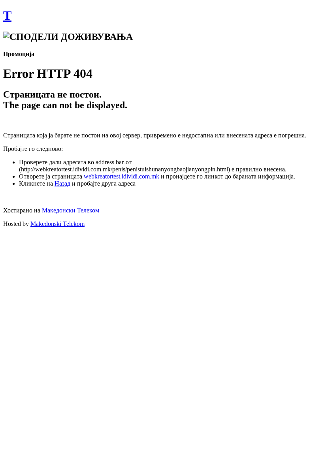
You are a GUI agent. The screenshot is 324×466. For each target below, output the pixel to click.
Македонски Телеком (70, 210)
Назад (62, 183)
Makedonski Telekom (57, 223)
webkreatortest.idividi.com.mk (121, 176)
